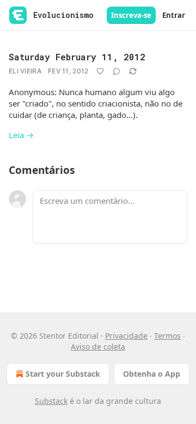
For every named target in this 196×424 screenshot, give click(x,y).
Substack (51, 401)
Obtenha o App (151, 374)
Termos (167, 336)
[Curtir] (100, 71)
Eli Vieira (25, 71)
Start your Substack (63, 374)
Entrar (173, 15)
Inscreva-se (131, 15)
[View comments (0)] (116, 71)
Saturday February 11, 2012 (77, 57)
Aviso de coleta (98, 346)
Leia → (21, 134)
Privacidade (126, 336)
